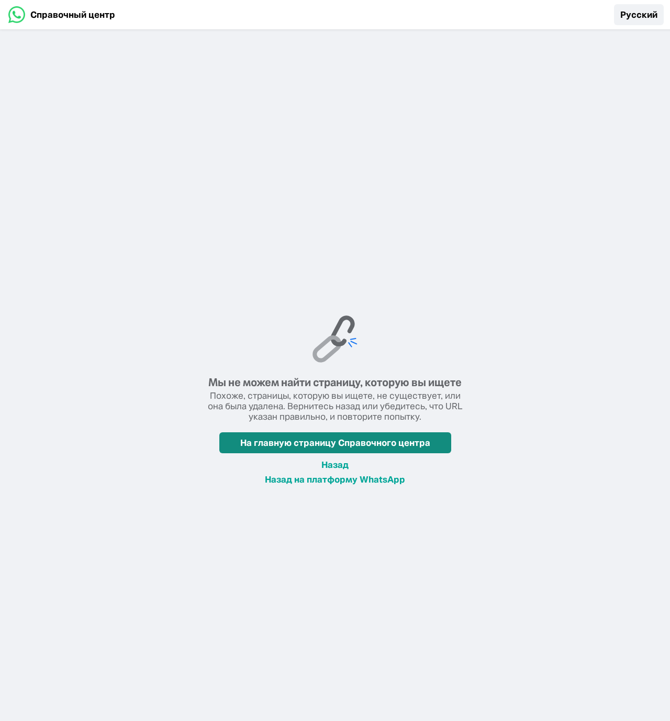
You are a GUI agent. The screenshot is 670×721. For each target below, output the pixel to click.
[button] (639, 14)
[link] (61, 14)
